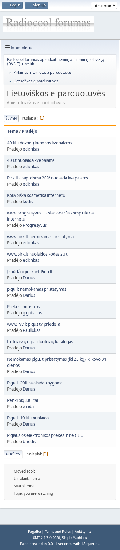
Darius (29, 278)
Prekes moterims (23, 306)
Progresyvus (35, 225)
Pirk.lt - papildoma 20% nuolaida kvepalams (47, 178)
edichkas (31, 149)
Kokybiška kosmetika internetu (36, 195)
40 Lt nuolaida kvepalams (30, 160)
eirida (28, 406)
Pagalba (34, 531)
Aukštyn (13, 454)
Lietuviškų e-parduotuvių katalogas (40, 341)
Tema (12, 131)
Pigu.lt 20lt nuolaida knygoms (34, 383)
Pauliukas (31, 330)
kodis (28, 201)
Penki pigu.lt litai (22, 400)
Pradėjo (29, 131)
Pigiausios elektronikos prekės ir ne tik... (45, 435)
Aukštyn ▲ (83, 531)
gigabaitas (32, 313)
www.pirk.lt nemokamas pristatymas (41, 236)
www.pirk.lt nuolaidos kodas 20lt (37, 254)
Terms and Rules (58, 531)
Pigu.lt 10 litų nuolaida (28, 418)
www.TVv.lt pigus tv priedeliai (34, 324)
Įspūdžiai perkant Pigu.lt (30, 271)
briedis (29, 441)
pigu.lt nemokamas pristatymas (36, 289)
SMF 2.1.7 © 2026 (46, 538)
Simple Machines (74, 538)
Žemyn (11, 118)
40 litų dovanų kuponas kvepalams (39, 143)
